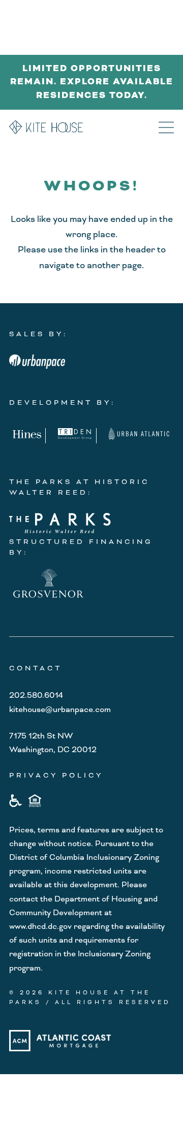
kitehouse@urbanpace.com (60, 709)
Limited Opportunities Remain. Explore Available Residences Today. (91, 81)
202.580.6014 (36, 695)
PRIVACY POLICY (56, 775)
